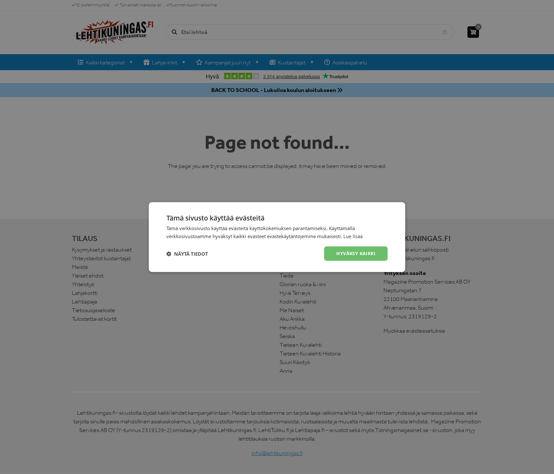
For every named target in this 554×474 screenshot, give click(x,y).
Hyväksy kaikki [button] (355, 253)
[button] (187, 253)
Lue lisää (353, 236)
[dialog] (277, 237)
